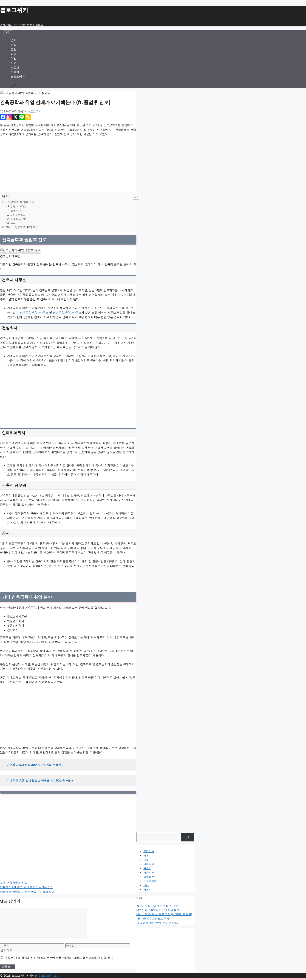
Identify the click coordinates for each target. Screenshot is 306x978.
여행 (13, 58)
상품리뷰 (148, 872)
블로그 (15, 67)
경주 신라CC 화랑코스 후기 (152, 918)
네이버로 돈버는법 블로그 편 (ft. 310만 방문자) (164, 914)
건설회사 (16, 210)
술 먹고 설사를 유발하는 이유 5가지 (157, 922)
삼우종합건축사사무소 (34, 312)
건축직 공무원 (18, 218)
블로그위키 (14, 9)
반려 (13, 63)
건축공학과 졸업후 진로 (19, 202)
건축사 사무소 (18, 206)
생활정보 (148, 877)
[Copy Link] (28, 117)
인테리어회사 (18, 214)
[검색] (187, 837)
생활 (13, 49)
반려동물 (148, 864)
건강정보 (148, 851)
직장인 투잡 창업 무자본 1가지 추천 (157, 905)
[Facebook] (3, 117)
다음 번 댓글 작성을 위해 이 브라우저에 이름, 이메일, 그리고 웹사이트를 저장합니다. (58, 957)
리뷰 (13, 54)
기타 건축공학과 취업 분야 (21, 227)
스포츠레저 (18, 76)
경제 (13, 40)
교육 (13, 85)
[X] (15, 117)
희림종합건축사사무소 (67, 312)
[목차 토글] (134, 197)
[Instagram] (9, 117)
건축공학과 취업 (17, 882)
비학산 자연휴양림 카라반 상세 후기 (157, 910)
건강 (13, 44)
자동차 (15, 72)
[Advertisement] (68, 165)
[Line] (22, 117)
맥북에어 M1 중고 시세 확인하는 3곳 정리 (26, 887)
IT (12, 81)
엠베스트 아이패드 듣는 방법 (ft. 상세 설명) (28, 891)
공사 (13, 222)
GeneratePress (48, 975)
